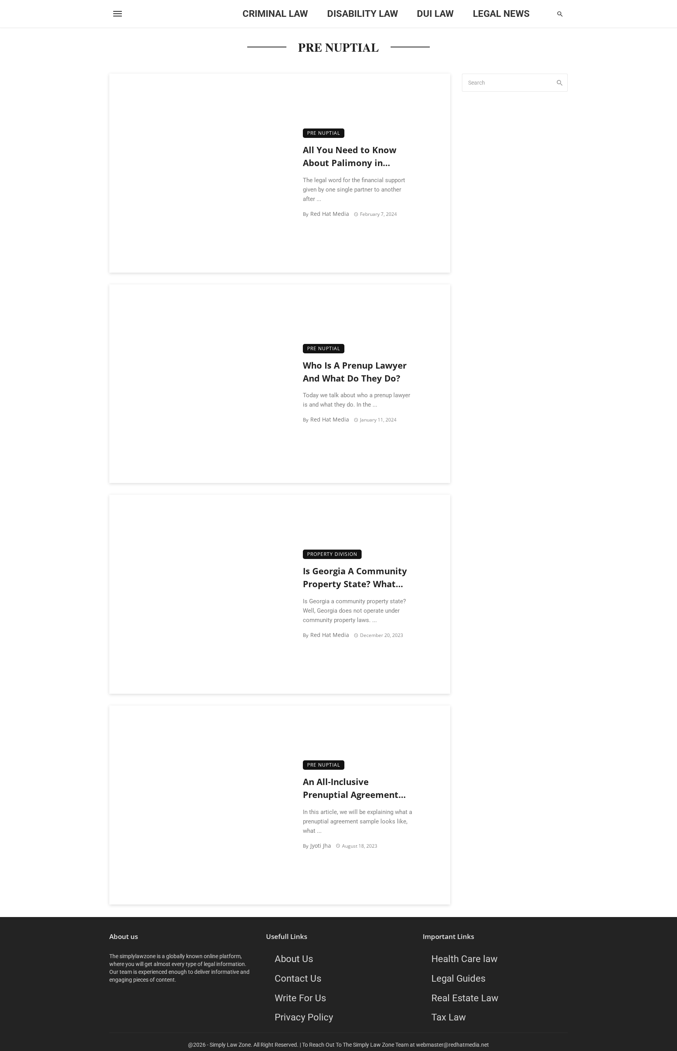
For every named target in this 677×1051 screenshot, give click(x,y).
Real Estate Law (464, 998)
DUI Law (435, 13)
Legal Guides (458, 978)
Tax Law (448, 1017)
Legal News (501, 13)
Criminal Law (275, 13)
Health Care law (464, 958)
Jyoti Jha (320, 845)
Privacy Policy (304, 1017)
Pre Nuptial (323, 133)
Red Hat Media (329, 213)
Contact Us (298, 978)
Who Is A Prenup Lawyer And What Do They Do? (355, 372)
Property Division (332, 554)
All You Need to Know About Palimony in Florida (349, 157)
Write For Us (300, 998)
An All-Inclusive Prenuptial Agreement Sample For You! (350, 788)
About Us (294, 958)
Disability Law (362, 13)
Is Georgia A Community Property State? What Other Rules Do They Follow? (355, 578)
